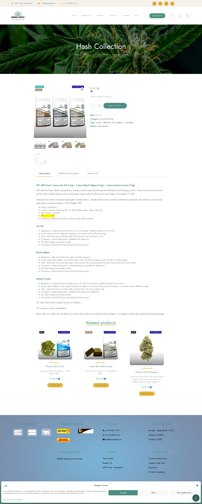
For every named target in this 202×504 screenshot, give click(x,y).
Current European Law (157, 458)
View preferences (184, 492)
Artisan (99, 122)
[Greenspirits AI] (195, 497)
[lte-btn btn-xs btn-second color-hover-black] (55, 385)
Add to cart (115, 106)
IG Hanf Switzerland (157, 472)
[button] (197, 485)
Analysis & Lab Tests (157, 463)
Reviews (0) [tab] (93, 173)
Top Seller (129, 122)
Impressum (19, 499)
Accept (123, 492)
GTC (5, 499)
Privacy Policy (11, 499)
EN (136, 16)
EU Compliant (117, 122)
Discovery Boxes (107, 119)
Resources (153, 467)
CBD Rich (107, 122)
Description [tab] (44, 173)
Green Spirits (102, 126)
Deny (153, 492)
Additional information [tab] (69, 173)
